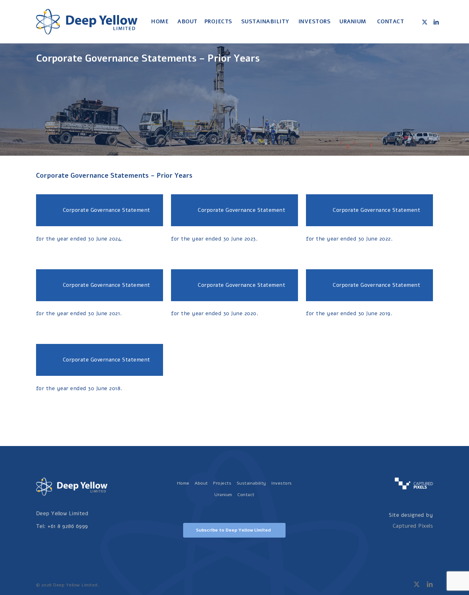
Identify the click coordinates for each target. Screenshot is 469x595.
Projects (222, 483)
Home (183, 483)
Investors (281, 483)
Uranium (223, 495)
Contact (246, 495)
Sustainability (251, 483)
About (201, 483)
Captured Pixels (413, 526)
